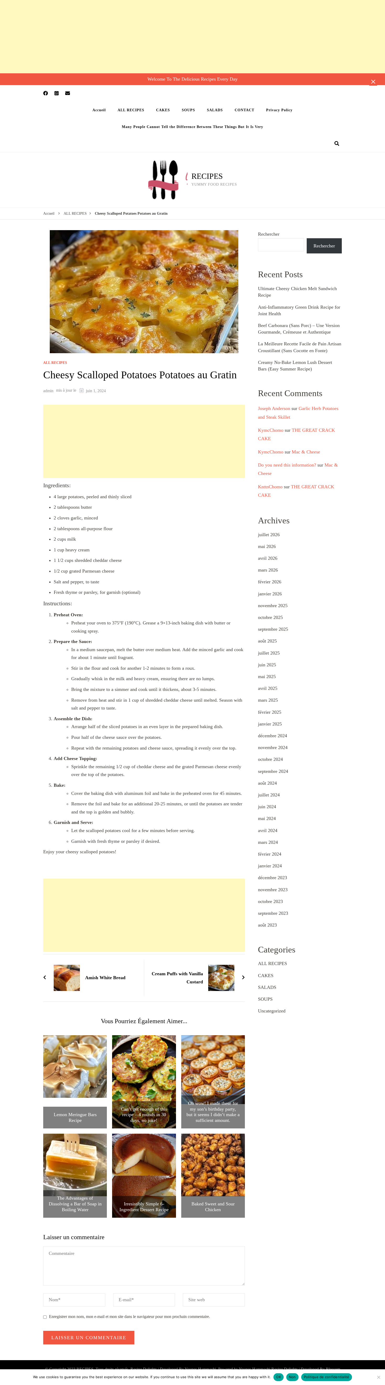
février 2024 (269, 854)
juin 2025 (267, 664)
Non (292, 1377)
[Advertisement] (157, 36)
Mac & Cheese (306, 452)
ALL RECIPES (131, 110)
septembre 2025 (273, 629)
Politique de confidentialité (326, 1377)
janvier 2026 (270, 593)
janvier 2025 (270, 724)
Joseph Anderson (274, 408)
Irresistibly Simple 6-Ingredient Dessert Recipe (144, 1206)
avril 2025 (267, 688)
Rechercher (268, 234)
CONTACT (244, 110)
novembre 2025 (273, 605)
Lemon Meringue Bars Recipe (75, 1117)
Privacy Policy (279, 110)
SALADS (215, 110)
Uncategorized (271, 1010)
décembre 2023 (272, 877)
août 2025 (267, 641)
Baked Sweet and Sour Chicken (213, 1206)
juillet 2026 (269, 534)
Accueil (99, 110)
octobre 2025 (270, 617)
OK (278, 1377)
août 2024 (267, 783)
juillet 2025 (269, 653)
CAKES (163, 110)
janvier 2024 (270, 865)
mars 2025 (268, 700)
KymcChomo (270, 430)
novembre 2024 (273, 747)
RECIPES (207, 176)
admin (48, 391)
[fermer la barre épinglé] (373, 82)
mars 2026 (268, 570)
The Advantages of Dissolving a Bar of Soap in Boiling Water (75, 1203)
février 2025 (269, 712)
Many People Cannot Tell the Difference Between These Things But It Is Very (192, 127)
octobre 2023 (270, 901)
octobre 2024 (270, 759)
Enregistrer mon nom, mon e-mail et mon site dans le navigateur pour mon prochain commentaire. (129, 1316)
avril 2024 (267, 830)
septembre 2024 (273, 771)
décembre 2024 (272, 735)
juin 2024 (267, 806)
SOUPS (188, 110)
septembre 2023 (273, 913)
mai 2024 (267, 818)
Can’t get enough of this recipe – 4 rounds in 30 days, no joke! (144, 1114)
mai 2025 (267, 676)
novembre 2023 (273, 889)
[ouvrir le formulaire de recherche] (337, 143)
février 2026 (269, 581)
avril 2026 (267, 558)
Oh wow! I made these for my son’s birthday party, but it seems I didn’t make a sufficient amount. (213, 1112)
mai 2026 (267, 546)
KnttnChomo (270, 486)
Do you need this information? (287, 465)
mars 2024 (268, 842)
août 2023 (267, 925)
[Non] (378, 1377)
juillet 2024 (269, 794)
